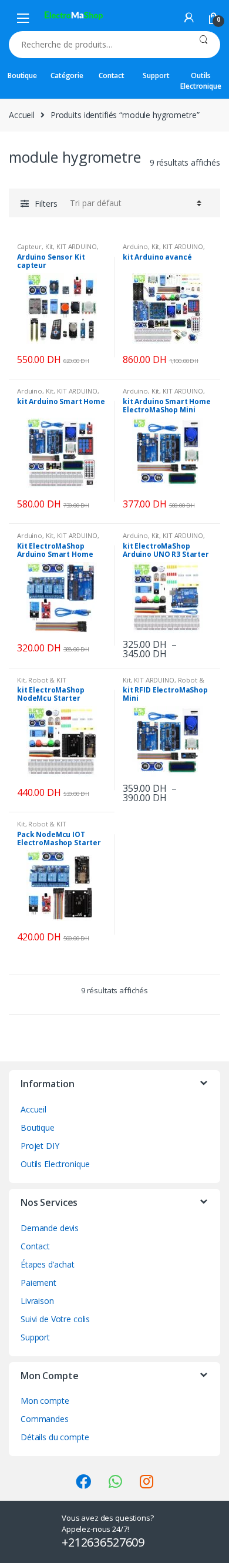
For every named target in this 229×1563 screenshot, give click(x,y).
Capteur (29, 246)
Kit (49, 246)
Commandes (45, 1418)
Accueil (22, 114)
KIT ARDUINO (76, 246)
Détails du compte (55, 1437)
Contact (111, 75)
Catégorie (66, 75)
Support (156, 75)
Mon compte (45, 1400)
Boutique (22, 75)
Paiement (38, 1282)
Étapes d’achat (48, 1264)
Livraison (37, 1300)
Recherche (203, 44)
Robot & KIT (47, 679)
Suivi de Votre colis (55, 1319)
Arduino (135, 246)
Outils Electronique (200, 80)
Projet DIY (40, 1145)
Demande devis (50, 1227)
